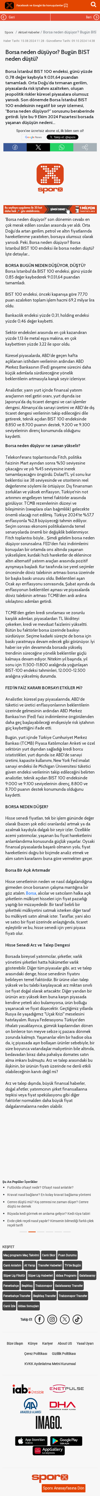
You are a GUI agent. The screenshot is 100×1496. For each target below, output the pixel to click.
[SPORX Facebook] (39, 1319)
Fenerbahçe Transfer (16, 1296)
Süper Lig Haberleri (40, 1275)
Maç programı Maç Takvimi (21, 1255)
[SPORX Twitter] (64, 1319)
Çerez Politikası (35, 1354)
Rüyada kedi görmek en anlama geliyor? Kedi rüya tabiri (48, 1214)
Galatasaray (87, 1275)
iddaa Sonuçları (28, 1306)
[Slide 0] (23, 1232)
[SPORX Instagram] (52, 1319)
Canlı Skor (48, 1255)
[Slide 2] (40, 1232)
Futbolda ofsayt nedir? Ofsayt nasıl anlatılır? (40, 1187)
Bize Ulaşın (15, 1343)
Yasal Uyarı (85, 1343)
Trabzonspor (43, 1285)
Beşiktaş (27, 1285)
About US (65, 1343)
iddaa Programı (66, 1275)
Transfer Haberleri (50, 1265)
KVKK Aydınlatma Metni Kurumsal (50, 1364)
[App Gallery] (49, 1450)
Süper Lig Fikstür (14, 1275)
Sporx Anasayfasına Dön (63, 1488)
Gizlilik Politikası (64, 1354)
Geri (11, 17)
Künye (32, 1343)
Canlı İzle (9, 1306)
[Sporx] (9, 5)
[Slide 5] (67, 1232)
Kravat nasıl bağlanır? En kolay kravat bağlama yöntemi (49, 1195)
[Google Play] (66, 1440)
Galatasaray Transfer (69, 1285)
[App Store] (31, 1440)
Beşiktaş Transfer (44, 1296)
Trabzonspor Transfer (73, 1296)
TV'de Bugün (73, 1265)
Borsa (31, 893)
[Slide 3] (49, 1232)
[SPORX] (50, 1478)
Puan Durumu (67, 1255)
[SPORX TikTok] (77, 1319)
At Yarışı (29, 1265)
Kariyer (47, 1343)
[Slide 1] (32, 1232)
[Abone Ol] (33, 137)
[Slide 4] (58, 1232)
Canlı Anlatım (12, 1265)
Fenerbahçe (11, 1285)
